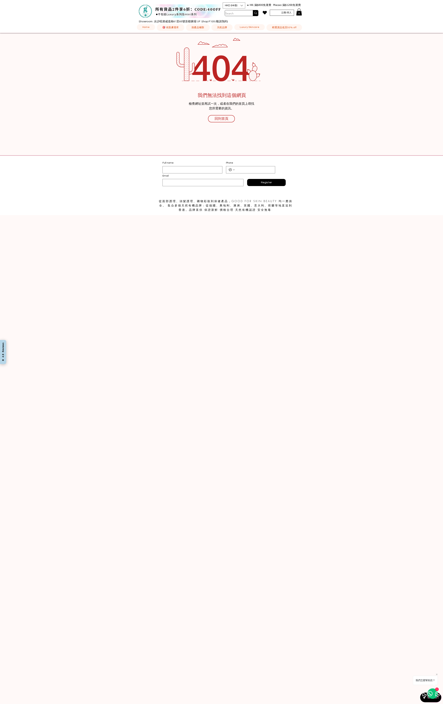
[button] (234, 5)
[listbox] (234, 5)
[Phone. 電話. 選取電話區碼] (231, 170)
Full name (168, 163)
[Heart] (264, 12)
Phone (229, 163)
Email (165, 176)
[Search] (255, 13)
